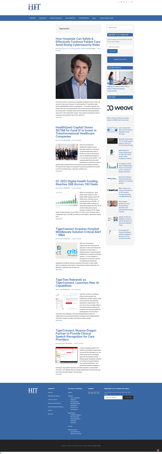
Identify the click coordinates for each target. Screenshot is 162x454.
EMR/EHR (73, 400)
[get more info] (132, 2)
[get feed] (119, 2)
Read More (59, 117)
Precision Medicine (75, 419)
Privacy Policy (96, 445)
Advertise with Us (52, 399)
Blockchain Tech (75, 417)
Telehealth (73, 420)
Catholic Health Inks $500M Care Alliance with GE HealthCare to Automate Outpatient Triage (125, 221)
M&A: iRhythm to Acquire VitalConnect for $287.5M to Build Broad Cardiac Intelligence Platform (125, 154)
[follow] (122, 2)
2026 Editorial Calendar (54, 396)
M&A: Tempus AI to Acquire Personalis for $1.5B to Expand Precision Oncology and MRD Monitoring (125, 192)
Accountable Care (75, 431)
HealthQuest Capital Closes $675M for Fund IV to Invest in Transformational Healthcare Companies (76, 132)
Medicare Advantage (76, 433)
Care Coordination (75, 398)
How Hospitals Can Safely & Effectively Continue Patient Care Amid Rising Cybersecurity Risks (78, 42)
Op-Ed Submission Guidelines (55, 407)
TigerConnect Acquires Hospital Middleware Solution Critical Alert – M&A (78, 232)
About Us (50, 392)
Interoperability (75, 402)
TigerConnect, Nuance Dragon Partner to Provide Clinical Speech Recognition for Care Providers (76, 335)
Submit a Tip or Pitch (120, 59)
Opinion (70, 392)
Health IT (70, 396)
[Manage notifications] (158, 450)
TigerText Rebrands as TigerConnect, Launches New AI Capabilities (77, 283)
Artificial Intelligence (76, 415)
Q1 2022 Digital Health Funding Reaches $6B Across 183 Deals (77, 182)
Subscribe (50, 414)
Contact (50, 410)
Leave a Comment (76, 140)
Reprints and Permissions (54, 403)
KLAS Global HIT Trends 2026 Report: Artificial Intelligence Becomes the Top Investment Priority (125, 234)
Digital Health (71, 413)
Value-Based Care (72, 430)
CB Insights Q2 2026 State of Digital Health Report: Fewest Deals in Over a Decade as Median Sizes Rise (125, 168)
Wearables (73, 422)
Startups (70, 426)
